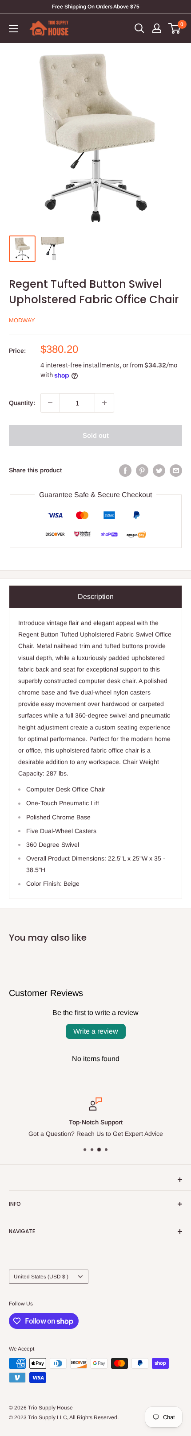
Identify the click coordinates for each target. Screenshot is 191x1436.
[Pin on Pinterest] (142, 470)
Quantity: (22, 402)
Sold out (96, 435)
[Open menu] (13, 28)
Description (96, 596)
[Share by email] (176, 470)
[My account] (156, 28)
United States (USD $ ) (41, 1277)
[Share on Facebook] (125, 470)
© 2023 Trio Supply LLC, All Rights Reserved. (64, 1417)
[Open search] (139, 28)
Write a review (95, 1031)
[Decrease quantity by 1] (50, 403)
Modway (22, 320)
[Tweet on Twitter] (159, 470)
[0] (174, 28)
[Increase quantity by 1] (104, 403)
